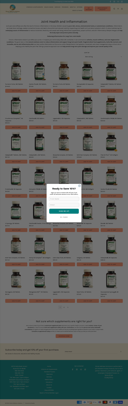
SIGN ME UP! (64, 211)
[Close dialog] (79, 186)
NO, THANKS (64, 217)
